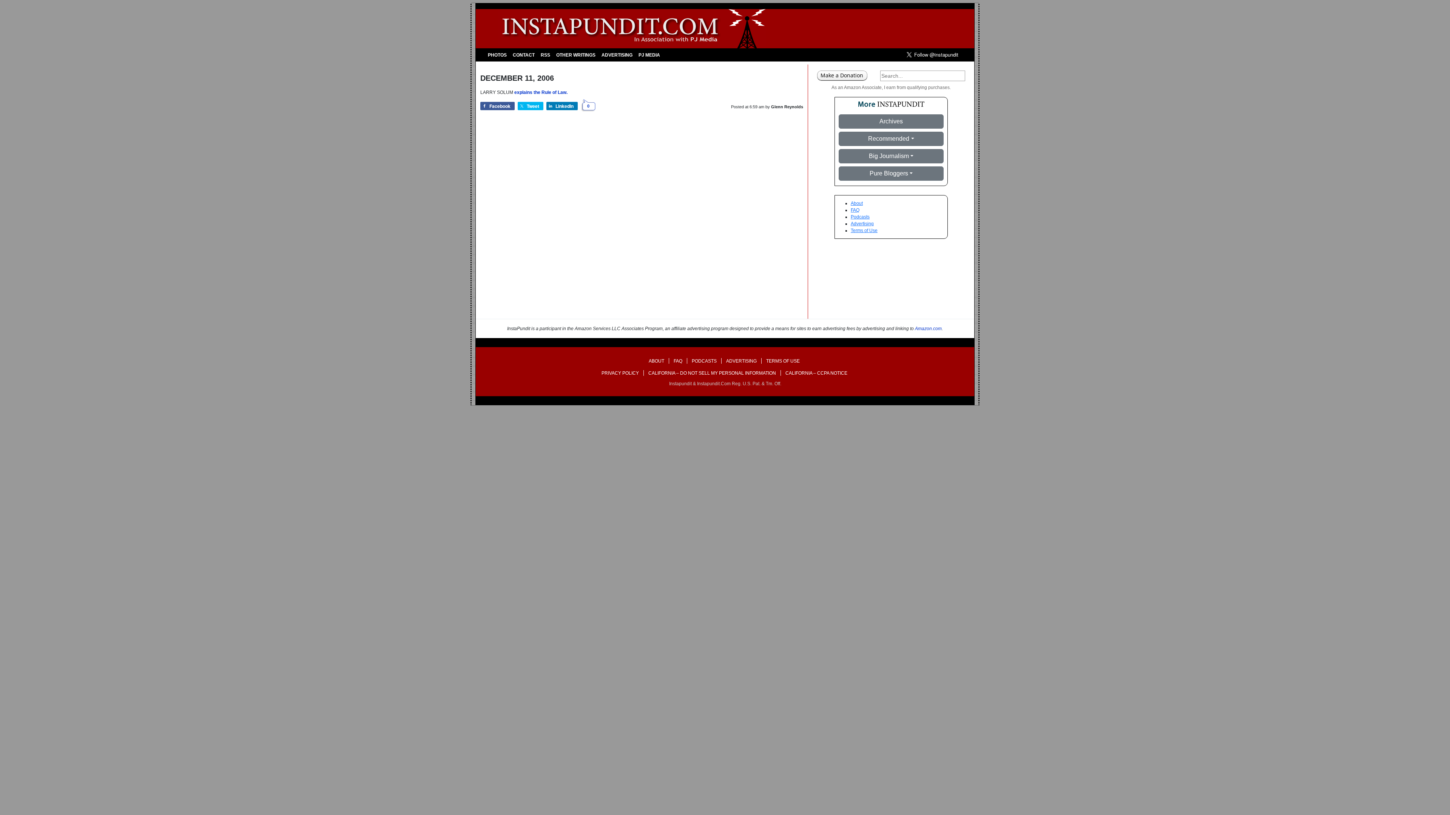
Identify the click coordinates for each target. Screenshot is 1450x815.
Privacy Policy (620, 373)
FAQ (855, 210)
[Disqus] (641, 222)
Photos (497, 55)
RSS (545, 55)
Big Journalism (889, 156)
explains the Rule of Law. (541, 92)
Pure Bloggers (889, 173)
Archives (891, 121)
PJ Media (649, 55)
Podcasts (860, 217)
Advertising (617, 55)
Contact (524, 55)
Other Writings (575, 55)
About (857, 203)
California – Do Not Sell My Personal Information (712, 373)
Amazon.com (928, 328)
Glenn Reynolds (787, 107)
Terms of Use (864, 230)
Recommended (888, 138)
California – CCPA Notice (816, 373)
